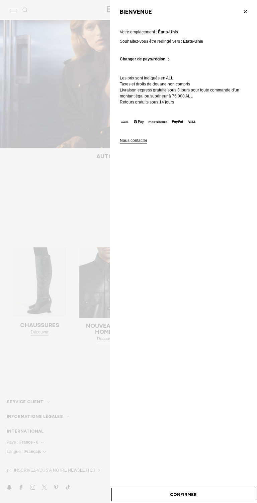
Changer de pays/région (142, 59)
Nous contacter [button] (133, 141)
